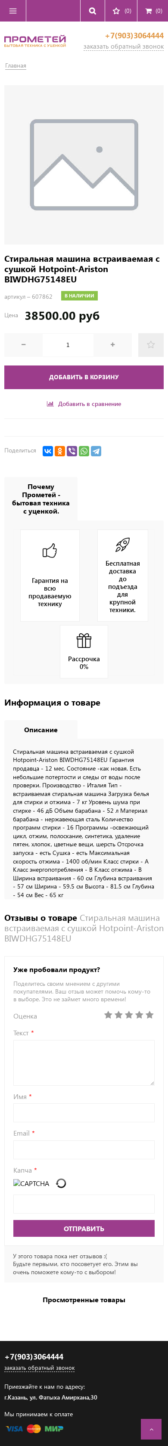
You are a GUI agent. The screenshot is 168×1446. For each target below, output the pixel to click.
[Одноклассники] (60, 451)
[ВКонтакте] (48, 451)
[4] (139, 1015)
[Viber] (72, 451)
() (159, 10)
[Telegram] (96, 451)
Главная (15, 65)
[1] (108, 1015)
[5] (149, 1015)
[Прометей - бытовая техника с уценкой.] (35, 49)
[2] (118, 1015)
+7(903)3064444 (134, 35)
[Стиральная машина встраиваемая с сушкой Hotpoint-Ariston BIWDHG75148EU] (84, 165)
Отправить (84, 1228)
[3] (129, 1015)
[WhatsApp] (84, 451)
